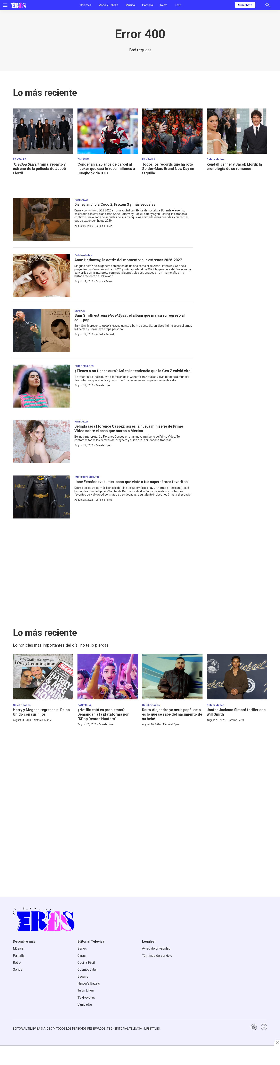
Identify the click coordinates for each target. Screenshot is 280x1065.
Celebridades (215, 159)
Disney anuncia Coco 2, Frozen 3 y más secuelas (114, 204)
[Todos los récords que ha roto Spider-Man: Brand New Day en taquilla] (172, 131)
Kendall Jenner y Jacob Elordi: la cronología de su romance (234, 166)
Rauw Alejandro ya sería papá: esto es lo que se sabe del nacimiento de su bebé (172, 714)
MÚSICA (79, 310)
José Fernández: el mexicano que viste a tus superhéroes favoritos (131, 482)
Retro (163, 5)
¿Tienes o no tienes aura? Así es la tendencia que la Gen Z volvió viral (132, 371)
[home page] (18, 5)
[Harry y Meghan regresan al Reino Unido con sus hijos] (43, 676)
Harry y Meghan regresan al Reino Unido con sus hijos (41, 712)
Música (130, 5)
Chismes (85, 5)
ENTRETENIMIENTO (86, 477)
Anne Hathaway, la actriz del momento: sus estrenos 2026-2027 (128, 260)
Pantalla (147, 5)
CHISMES (83, 159)
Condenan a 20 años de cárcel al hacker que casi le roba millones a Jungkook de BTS (106, 168)
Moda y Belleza (108, 5)
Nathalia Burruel (105, 334)
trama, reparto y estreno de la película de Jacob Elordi (39, 168)
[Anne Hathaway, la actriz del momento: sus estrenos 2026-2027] (41, 275)
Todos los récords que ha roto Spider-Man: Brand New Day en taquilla (168, 168)
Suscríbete (245, 5)
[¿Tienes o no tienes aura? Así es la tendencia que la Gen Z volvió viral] (41, 386)
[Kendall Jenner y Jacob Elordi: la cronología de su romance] (237, 131)
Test (178, 5)
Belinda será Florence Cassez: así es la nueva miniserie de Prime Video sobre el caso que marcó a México (128, 428)
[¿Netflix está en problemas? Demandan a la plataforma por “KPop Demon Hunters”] (107, 676)
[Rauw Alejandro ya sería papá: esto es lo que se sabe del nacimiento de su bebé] (172, 676)
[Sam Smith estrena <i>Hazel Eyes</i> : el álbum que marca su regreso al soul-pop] (41, 330)
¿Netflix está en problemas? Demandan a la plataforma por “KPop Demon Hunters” (103, 714)
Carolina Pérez (104, 226)
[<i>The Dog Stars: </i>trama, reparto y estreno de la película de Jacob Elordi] (43, 131)
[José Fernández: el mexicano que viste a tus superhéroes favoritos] (41, 496)
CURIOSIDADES (83, 366)
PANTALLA (19, 159)
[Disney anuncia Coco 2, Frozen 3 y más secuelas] (41, 219)
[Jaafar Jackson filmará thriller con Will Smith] (237, 676)
